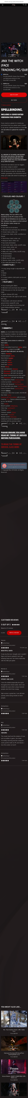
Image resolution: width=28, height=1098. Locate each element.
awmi (9, 360)
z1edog (11, 358)
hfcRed (14, 412)
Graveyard (7, 371)
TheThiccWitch (19, 380)
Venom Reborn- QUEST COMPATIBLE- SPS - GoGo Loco (14, 1077)
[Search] (23, 4)
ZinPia (7, 345)
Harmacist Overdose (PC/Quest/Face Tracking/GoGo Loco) (14, 1053)
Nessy (6, 349)
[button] (2, 51)
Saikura (9, 362)
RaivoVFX (11, 414)
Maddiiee (9, 353)
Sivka (8, 399)
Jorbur (9, 410)
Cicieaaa (15, 369)
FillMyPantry (14, 406)
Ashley (6, 404)
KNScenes (13, 417)
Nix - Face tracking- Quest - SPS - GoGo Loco (14, 1030)
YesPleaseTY (11, 408)
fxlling (20, 347)
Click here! (4, 178)
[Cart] (26, 4)
